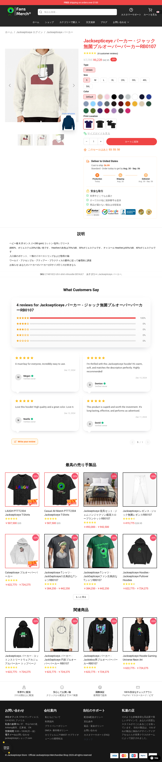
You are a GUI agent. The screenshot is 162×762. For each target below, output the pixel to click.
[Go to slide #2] (41, 140)
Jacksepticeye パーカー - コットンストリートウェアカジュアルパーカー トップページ (22, 659)
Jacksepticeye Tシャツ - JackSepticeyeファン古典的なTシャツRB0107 (100, 576)
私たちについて (52, 717)
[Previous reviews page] (132, 442)
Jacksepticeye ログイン (29, 32)
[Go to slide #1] (25, 140)
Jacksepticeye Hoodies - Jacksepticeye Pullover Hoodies (136, 576)
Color (86, 91)
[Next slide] (73, 85)
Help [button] (156, 758)
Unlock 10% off (6, 748)
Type (86, 65)
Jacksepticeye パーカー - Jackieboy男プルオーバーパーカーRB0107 (101, 659)
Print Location (91, 116)
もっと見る (81, 597)
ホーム (9, 32)
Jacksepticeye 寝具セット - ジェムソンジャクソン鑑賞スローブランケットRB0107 (100, 514)
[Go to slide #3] (58, 140)
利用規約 (49, 721)
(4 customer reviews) (107, 53)
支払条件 (88, 721)
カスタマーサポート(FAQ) (96, 735)
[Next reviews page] (148, 442)
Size (86, 75)
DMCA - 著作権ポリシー (56, 730)
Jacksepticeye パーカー (60, 32)
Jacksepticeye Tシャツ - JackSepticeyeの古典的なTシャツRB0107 (60, 576)
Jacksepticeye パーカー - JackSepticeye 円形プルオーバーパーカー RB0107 (60, 659)
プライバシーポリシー (56, 726)
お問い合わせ (90, 730)
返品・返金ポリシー (94, 726)
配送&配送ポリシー (93, 717)
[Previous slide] (10, 85)
